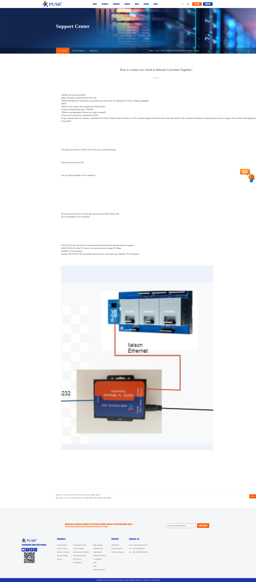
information (62, 51)
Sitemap (146, 580)
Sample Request (116, 548)
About (156, 4)
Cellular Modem (78, 548)
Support (127, 4)
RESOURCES (115, 545)
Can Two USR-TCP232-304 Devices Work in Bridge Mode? (81, 495)
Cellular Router (62, 545)
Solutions (116, 4)
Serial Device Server (79, 545)
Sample (146, 4)
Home (95, 4)
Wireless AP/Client (63, 552)
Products (105, 4)
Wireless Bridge (62, 555)
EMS (94, 566)
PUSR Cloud (77, 559)
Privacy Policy (155, 580)
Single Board (97, 552)
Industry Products (99, 569)
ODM (95, 562)
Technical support (78, 51)
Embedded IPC (98, 548)
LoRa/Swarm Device (79, 555)
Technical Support (117, 552)
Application (94, 51)
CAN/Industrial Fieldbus (81, 552)
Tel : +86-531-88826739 (136, 548)
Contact (207, 4)
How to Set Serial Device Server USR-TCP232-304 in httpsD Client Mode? (88, 498)
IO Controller (97, 559)
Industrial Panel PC (99, 555)
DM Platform (77, 562)
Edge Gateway (98, 545)
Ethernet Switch (62, 548)
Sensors (59, 559)
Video (137, 4)
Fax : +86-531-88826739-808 (138, 552)
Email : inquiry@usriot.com (138, 545)
